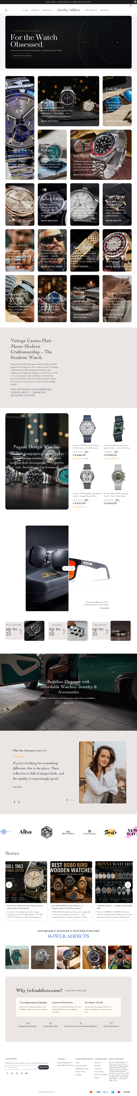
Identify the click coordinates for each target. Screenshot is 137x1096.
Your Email (11, 1067)
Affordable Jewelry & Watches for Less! (68, 931)
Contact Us (98, 1069)
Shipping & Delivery (82, 1069)
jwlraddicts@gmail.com (65, 1063)
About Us (97, 1063)
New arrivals (91, 10)
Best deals (47, 10)
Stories (12, 853)
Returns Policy (80, 1072)
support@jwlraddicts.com (65, 1065)
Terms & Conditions (100, 1075)
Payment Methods (81, 1066)
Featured (104, 10)
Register (97, 1078)
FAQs (77, 1063)
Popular (35, 10)
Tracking (78, 1075)
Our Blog (97, 1066)
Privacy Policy (99, 1072)
